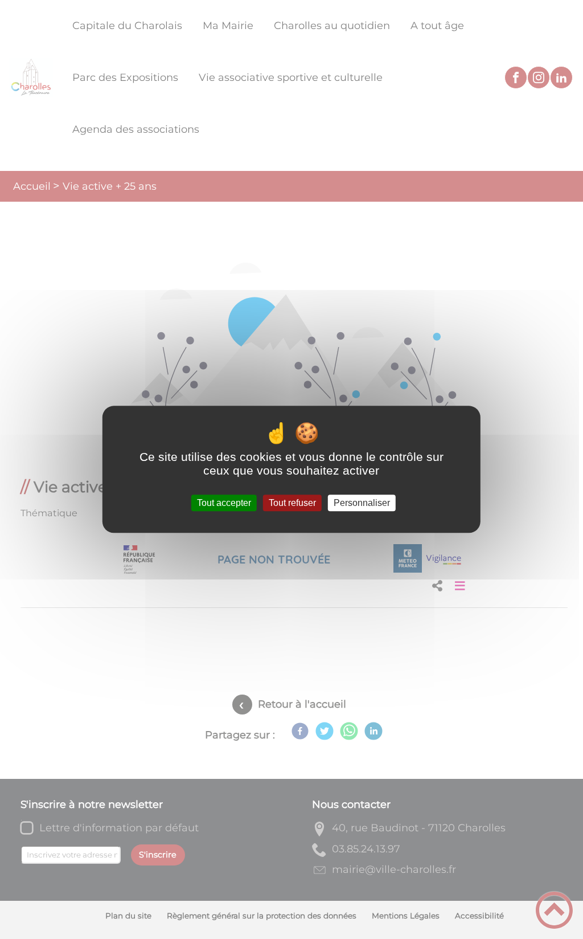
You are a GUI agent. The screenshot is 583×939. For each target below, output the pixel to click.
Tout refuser (292, 503)
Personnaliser (362, 503)
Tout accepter (224, 503)
